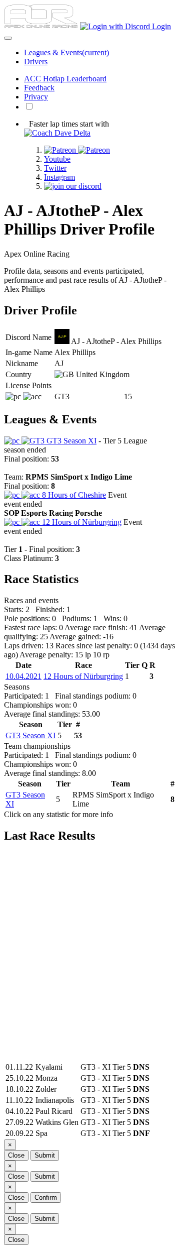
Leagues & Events (66, 52)
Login (160, 26)
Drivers (36, 61)
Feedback (39, 87)
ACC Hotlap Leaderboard (65, 78)
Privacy (36, 96)
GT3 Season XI (70, 440)
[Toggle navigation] (8, 38)
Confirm (45, 1197)
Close (16, 1155)
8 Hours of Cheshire (73, 495)
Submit (44, 1155)
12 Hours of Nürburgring (81, 522)
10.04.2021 (24, 676)
